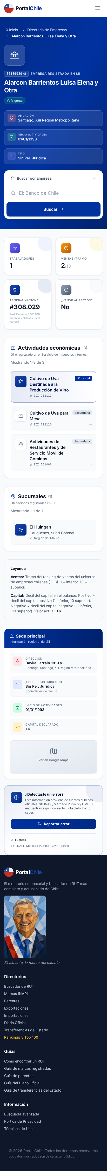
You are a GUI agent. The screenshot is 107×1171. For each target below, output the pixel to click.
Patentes (11, 1001)
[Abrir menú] (97, 8)
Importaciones (16, 1015)
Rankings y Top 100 (21, 1037)
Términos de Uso (18, 1128)
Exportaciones (16, 1008)
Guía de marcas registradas (27, 1068)
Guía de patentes (18, 1075)
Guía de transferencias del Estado (32, 1090)
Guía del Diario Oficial (22, 1083)
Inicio (13, 30)
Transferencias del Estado (26, 1030)
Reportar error (56, 824)
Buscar (50, 209)
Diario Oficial (14, 1022)
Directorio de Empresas (47, 30)
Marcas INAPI (16, 993)
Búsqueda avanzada (21, 1114)
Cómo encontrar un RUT (24, 1061)
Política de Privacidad (22, 1121)
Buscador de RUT (19, 986)
